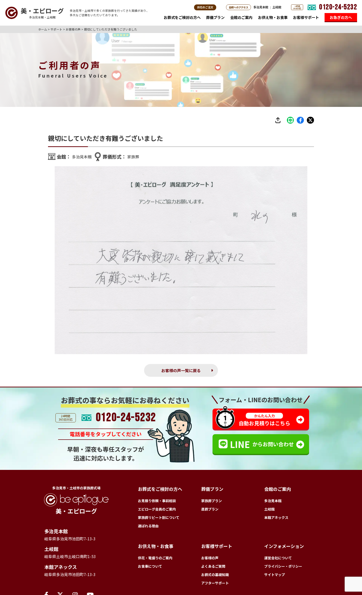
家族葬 (138, 156)
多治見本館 (260, 7)
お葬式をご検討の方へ (182, 17)
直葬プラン (209, 510)
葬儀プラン (215, 17)
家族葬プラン (211, 502)
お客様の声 (209, 559)
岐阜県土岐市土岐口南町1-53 (75, 560)
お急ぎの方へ (341, 17)
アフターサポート (215, 584)
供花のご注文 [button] (205, 7)
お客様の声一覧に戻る (181, 371)
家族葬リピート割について (158, 518)
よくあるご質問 (213, 567)
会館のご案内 (241, 17)
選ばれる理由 (148, 527)
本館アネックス (64, 572)
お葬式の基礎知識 (215, 576)
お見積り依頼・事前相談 (157, 502)
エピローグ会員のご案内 (157, 510)
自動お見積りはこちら (264, 421)
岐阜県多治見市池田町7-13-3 (74, 541)
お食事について (150, 567)
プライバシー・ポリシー (283, 567)
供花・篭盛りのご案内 (155, 559)
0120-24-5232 (338, 7)
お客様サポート (306, 17)
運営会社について (278, 559)
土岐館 (276, 7)
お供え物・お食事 (273, 17)
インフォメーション (284, 547)
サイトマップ (274, 576)
